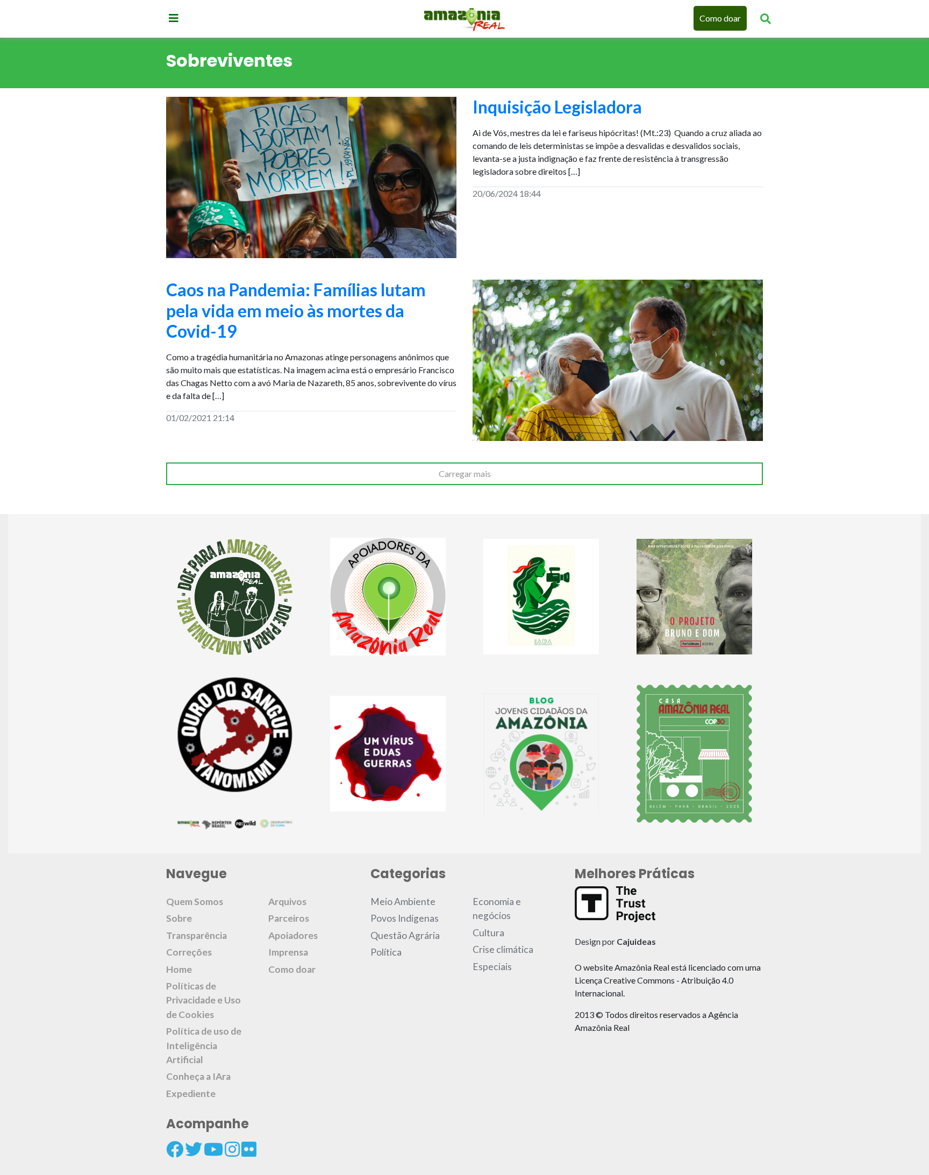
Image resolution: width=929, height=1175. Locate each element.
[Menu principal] (173, 17)
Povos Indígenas (404, 918)
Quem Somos (194, 901)
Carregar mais (465, 473)
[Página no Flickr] (248, 1149)
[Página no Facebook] (174, 1149)
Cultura (488, 932)
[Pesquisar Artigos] (765, 18)
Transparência (196, 935)
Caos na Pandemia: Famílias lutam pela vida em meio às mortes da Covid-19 (296, 310)
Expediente (191, 1093)
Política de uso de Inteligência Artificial (203, 1045)
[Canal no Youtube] (213, 1149)
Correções (189, 952)
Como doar (720, 18)
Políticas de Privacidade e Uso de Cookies (203, 1000)
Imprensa (288, 952)
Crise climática (503, 949)
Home (179, 969)
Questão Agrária (405, 935)
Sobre (179, 918)
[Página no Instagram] (232, 1149)
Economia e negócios (497, 908)
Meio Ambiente (402, 901)
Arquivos (287, 901)
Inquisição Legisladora (557, 106)
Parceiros (288, 918)
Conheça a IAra (198, 1076)
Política (386, 952)
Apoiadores (293, 935)
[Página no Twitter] (193, 1149)
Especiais (492, 966)
